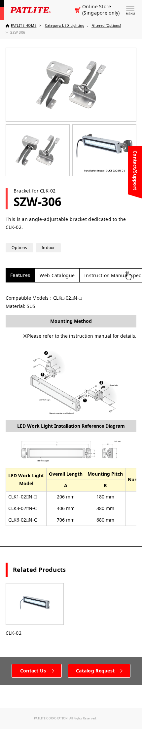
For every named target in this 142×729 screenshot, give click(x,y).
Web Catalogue (57, 275)
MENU (130, 14)
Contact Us (33, 670)
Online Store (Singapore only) (101, 10)
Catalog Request (95, 670)
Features (20, 275)
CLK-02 (13, 633)
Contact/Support (135, 170)
